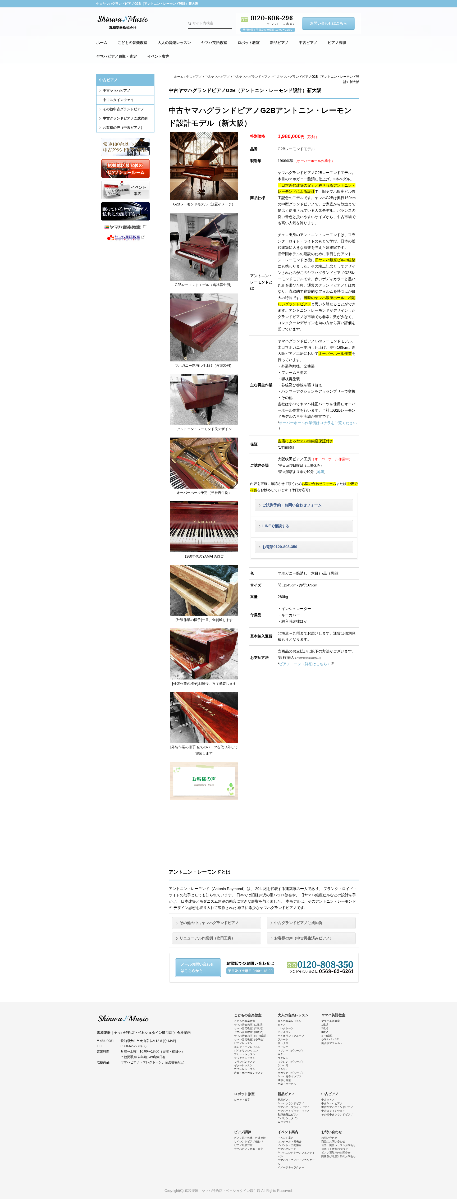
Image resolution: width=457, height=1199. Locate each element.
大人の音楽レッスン (174, 42)
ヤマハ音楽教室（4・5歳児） (251, 1035)
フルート (283, 1039)
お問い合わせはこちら (328, 23)
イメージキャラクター (291, 1167)
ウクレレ (283, 1057)
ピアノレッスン (243, 1043)
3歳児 (324, 1032)
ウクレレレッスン (244, 1069)
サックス (283, 1043)
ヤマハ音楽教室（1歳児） (249, 1024)
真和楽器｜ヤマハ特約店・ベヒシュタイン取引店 (123, 1018)
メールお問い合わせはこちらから (197, 967)
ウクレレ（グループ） (291, 1061)
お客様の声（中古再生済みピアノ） (303, 938)
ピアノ (282, 1024)
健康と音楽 (284, 1080)
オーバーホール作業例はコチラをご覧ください (318, 423)
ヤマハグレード (287, 1148)
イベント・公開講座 (289, 1145)
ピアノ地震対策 (243, 1145)
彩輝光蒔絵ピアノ (288, 1114)
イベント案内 (158, 56)
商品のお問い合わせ (333, 1141)
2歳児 (324, 1028)
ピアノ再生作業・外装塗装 (250, 1137)
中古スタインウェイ (118, 100)
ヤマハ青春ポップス (289, 1076)
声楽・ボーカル (287, 1083)
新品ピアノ (279, 42)
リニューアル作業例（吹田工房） (207, 938)
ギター (282, 1054)
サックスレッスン (244, 1057)
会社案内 (184, 1033)
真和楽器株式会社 (122, 28)
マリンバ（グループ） (291, 1050)
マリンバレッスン (244, 1061)
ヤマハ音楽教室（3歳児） (249, 1032)
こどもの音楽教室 (132, 42)
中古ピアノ (308, 42)
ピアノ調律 (337, 42)
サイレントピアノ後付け (248, 1141)
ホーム (101, 42)
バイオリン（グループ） (292, 1035)
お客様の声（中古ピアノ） (123, 128)
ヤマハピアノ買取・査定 (116, 56)
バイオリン (284, 1032)
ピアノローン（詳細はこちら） (305, 664)
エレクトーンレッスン (247, 1046)
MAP (171, 1041)
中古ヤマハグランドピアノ (252, 77)
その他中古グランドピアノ (123, 109)
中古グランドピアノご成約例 (125, 118)
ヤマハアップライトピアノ (293, 1107)
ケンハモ (283, 1065)
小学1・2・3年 (330, 1039)
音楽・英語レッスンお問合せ (338, 1145)
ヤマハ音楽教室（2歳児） (249, 1028)
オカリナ (283, 1069)
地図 (320, 472)
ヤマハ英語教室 (214, 42)
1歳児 (324, 1024)
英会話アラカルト (331, 1043)
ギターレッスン (243, 1065)
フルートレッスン (244, 1054)
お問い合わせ (331, 1132)
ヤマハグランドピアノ (291, 1103)
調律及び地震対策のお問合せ (338, 1156)
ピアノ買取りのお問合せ (335, 1152)
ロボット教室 (248, 42)
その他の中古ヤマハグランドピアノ (209, 923)
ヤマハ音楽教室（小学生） (250, 1039)
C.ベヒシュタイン (288, 1118)
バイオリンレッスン (246, 1050)
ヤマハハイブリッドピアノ (293, 1110)
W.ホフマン (284, 1121)
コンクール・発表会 (289, 1141)
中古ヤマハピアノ (116, 91)
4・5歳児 (326, 1035)
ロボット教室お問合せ (334, 1148)
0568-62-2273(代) (134, 1046)
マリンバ (283, 1046)
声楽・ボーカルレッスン (248, 1072)
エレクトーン (286, 1028)
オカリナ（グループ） (291, 1072)
